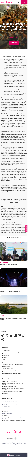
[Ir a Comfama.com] (14, 432)
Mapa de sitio (5, 393)
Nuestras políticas (6, 366)
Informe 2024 (5, 357)
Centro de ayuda (5, 355)
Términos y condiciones (7, 368)
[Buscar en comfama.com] (18, 2)
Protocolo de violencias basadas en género (11, 352)
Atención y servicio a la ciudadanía (9, 381)
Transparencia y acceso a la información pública (12, 364)
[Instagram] (11, 335)
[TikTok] (23, 335)
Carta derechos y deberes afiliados (9, 386)
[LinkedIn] (15, 335)
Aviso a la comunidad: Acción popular (10, 370)
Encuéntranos (5, 353)
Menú (24, 2)
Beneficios (4, 361)
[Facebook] (2, 335)
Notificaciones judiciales (7, 371)
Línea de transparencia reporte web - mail (11, 417)
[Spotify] (2, 339)
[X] (6, 335)
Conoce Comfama (6, 350)
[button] (6, 2)
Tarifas (3, 359)
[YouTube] (19, 335)
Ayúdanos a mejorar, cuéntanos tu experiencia (12, 391)
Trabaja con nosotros (7, 362)
